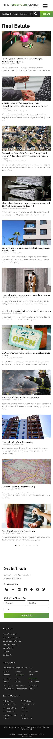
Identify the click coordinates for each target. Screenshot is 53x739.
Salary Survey (8, 648)
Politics (18, 671)
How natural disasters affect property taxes (20, 397)
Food (30, 668)
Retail (18, 678)
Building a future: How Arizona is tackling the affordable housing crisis (22, 60)
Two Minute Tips (9, 705)
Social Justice (33, 682)
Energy (32, 14)
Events (5, 718)
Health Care (7, 685)
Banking (5, 14)
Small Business (21, 668)
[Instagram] (13, 589)
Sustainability (8, 689)
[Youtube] (38, 589)
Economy (14, 14)
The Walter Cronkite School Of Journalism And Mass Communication (26, 735)
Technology (20, 685)
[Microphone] (31, 589)
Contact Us (7, 655)
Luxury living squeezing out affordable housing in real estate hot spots (26, 249)
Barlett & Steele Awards (12, 641)
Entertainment (8, 668)
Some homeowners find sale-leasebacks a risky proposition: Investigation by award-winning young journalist (25, 106)
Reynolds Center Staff (11, 638)
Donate (6, 651)
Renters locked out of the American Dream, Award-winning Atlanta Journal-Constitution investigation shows (25, 156)
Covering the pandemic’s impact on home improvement (26, 310)
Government (33, 671)
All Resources (8, 701)
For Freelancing (27, 701)
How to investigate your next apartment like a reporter (26, 295)
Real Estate (20, 675)
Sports (18, 682)
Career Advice (26, 718)
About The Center (9, 634)
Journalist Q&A (9, 712)
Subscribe (26, 615)
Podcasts (24, 712)
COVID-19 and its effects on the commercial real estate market (26, 354)
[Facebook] (25, 589)
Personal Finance (27, 705)
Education (24, 14)
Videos (23, 715)
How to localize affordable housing (17, 442)
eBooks (24, 708)
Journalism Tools (9, 708)
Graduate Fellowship (11, 644)
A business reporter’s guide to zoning (18, 486)
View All (31, 689)
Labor (30, 675)
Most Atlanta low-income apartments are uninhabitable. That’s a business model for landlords (26, 204)
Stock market (33, 685)
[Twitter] (44, 589)
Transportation (21, 689)
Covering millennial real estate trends (18, 531)
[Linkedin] (19, 589)
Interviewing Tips (9, 715)
